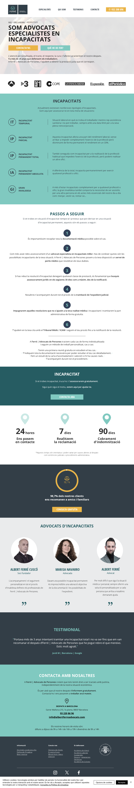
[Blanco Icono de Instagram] (55, 772)
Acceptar (121, 782)
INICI (10, 22)
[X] (67, 772)
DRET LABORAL (19, 22)
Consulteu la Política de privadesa (54, 784)
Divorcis (77, 757)
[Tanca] (130, 782)
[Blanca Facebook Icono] (78, 772)
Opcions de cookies (104, 782)
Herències (78, 759)
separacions (85, 757)
